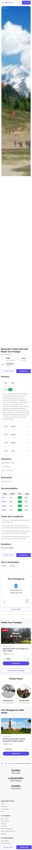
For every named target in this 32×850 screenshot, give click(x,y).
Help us (3, 804)
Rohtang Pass (8, 700)
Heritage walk (24, 700)
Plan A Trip (26, 2)
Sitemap (3, 833)
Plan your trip (5, 821)
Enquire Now (16, 663)
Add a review (5, 818)
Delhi (4, 354)
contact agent (8, 847)
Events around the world (8, 831)
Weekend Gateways (7, 828)
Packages (4, 823)
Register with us (5, 843)
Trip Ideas (4, 826)
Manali (9, 354)
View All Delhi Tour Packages (16, 670)
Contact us (4, 806)
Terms (3, 811)
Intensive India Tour (16, 590)
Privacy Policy (5, 809)
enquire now (24, 847)
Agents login (4, 841)
